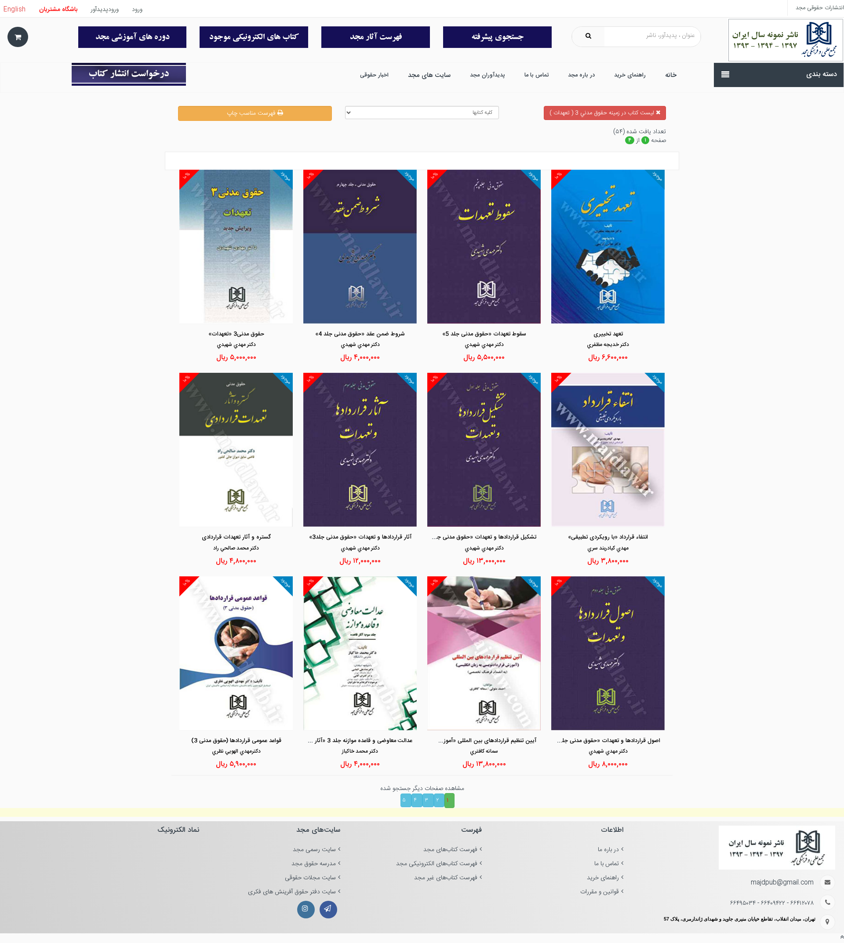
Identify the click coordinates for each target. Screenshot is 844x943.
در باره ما (608, 850)
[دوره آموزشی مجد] (132, 37)
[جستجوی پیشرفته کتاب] (497, 37)
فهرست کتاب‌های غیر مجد (445, 878)
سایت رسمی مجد (314, 850)
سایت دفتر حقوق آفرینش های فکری (292, 892)
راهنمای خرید (603, 878)
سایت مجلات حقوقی (310, 878)
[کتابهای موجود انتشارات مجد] (375, 37)
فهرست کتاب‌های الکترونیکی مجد (436, 864)
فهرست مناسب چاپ (252, 113)
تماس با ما (606, 864)
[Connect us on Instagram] (306, 909)
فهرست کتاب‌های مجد (450, 850)
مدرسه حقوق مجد (313, 864)
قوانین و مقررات (599, 892)
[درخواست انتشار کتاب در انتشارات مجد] (129, 74)
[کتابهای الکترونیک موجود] (254, 37)
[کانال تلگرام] (328, 909)
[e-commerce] (786, 40)
